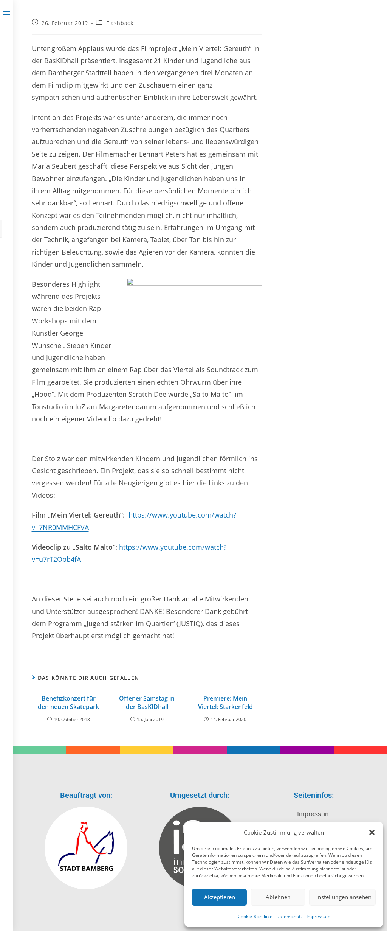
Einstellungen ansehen (342, 897)
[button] (372, 832)
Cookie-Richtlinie (255, 916)
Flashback (119, 22)
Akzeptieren (219, 897)
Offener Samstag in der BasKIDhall (147, 702)
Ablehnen (278, 897)
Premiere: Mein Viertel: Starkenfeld (225, 702)
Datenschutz (289, 916)
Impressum (318, 916)
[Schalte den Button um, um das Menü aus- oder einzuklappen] (6, 10)
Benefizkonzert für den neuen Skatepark (68, 702)
